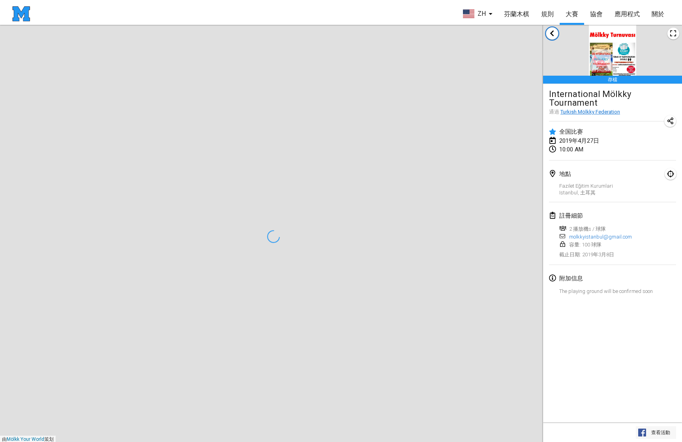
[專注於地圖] (670, 174)
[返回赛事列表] (552, 33)
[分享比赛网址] (670, 121)
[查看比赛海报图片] (673, 33)
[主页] (21, 14)
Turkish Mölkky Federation (590, 112)
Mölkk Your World (25, 439)
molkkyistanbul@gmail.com (600, 237)
